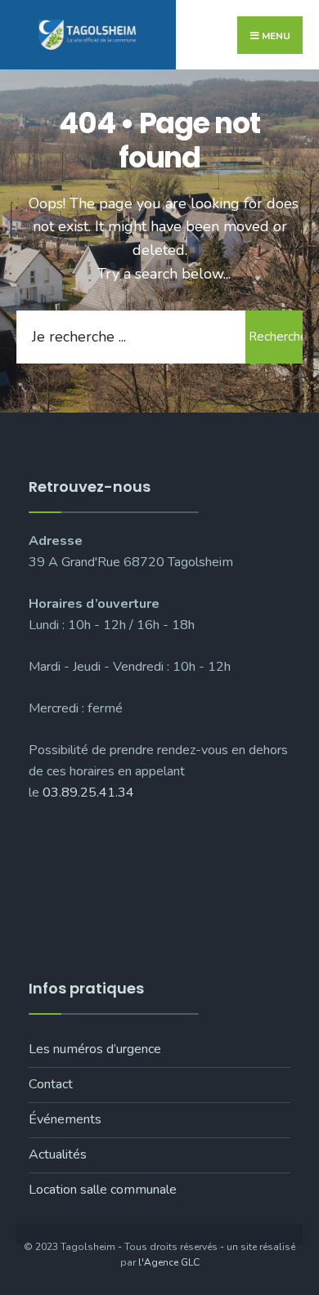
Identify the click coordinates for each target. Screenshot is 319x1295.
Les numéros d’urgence (95, 1049)
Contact (51, 1084)
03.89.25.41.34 (88, 793)
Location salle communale (103, 1190)
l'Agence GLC (169, 1262)
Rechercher (276, 336)
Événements (65, 1119)
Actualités (58, 1154)
